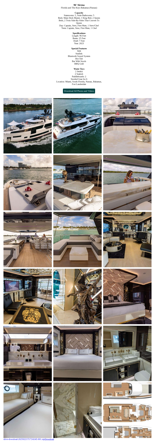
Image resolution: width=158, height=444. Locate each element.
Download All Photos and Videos (79, 91)
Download (49, 439)
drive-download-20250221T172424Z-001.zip (24, 439)
